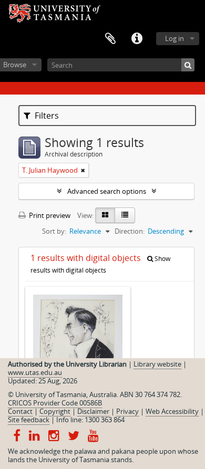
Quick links (137, 39)
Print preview (48, 215)
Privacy (127, 411)
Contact (20, 411)
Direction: (130, 231)
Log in (174, 38)
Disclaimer (93, 411)
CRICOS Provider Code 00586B (55, 403)
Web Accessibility (172, 411)
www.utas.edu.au (35, 372)
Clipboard (110, 39)
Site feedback (28, 419)
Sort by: (54, 231)
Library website (157, 364)
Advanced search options (106, 191)
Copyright (54, 411)
